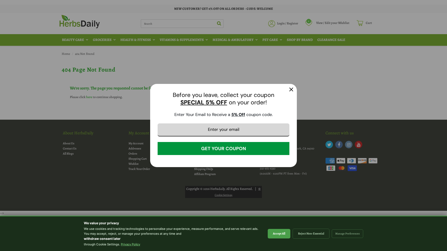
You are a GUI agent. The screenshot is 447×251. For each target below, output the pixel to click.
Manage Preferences (347, 233)
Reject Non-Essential (311, 233)
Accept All (279, 233)
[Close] (291, 89)
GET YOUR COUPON (223, 148)
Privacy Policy (130, 244)
